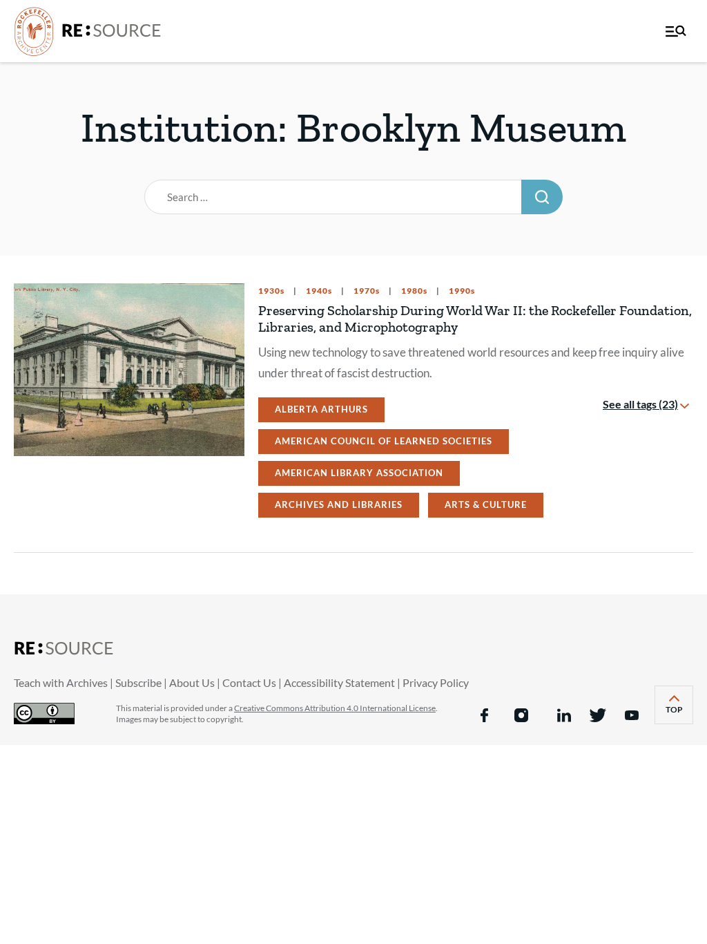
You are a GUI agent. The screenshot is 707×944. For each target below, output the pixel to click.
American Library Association (359, 472)
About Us (192, 682)
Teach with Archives (61, 682)
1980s (413, 291)
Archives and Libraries (339, 504)
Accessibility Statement (339, 682)
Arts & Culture (486, 504)
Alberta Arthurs (321, 409)
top (679, 714)
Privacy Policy (436, 682)
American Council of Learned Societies (383, 440)
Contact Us (249, 682)
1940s (318, 291)
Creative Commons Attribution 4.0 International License (335, 708)
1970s (365, 291)
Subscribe (138, 682)
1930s (271, 291)
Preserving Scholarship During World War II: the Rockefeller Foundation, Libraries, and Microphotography (475, 318)
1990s (461, 291)
